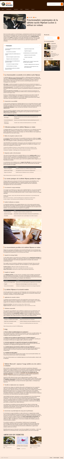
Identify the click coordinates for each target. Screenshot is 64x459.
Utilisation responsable (28, 57)
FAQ (24, 59)
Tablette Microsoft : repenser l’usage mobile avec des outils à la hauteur (30, 62)
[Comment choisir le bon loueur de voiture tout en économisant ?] (22, 440)
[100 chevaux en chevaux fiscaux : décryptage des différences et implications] (47, 46)
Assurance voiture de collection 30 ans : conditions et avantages (51, 67)
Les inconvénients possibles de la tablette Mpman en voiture (12, 69)
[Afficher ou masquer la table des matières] (26, 45)
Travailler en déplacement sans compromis (31, 64)
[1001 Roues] (7, 4)
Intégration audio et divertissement (12, 58)
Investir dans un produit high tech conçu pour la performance (31, 67)
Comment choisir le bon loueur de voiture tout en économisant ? (22, 446)
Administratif (53, 43)
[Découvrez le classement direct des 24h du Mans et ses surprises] (47, 54)
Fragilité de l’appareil (27, 50)
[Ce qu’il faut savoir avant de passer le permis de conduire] (36, 440)
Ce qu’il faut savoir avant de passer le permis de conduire (35, 446)
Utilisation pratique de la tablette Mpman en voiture (12, 54)
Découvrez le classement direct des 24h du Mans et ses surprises (55, 55)
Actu (35, 17)
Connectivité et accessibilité (11, 51)
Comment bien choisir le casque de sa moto (9, 446)
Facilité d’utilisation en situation (11, 66)
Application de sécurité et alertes (30, 55)
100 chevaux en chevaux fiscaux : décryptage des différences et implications (54, 47)
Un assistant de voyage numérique (12, 63)
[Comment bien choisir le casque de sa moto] (9, 440)
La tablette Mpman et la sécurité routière (30, 52)
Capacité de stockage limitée (29, 48)
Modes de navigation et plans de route (13, 56)
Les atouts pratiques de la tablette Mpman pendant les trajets (12, 61)
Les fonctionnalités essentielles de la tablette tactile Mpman (12, 49)
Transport (18, 448)
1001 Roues (6, 358)
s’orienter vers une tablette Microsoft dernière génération (21, 373)
